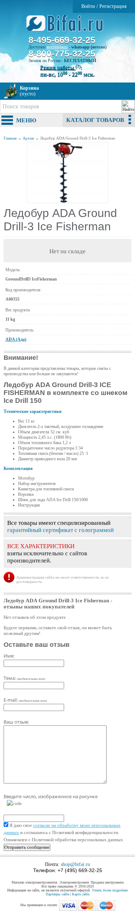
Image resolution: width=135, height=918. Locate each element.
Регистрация (112, 6)
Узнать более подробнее (110, 890)
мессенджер (57, 47)
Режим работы (60, 67)
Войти (88, 6)
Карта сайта (80, 894)
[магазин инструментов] (67, 27)
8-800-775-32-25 (61, 53)
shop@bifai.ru (75, 864)
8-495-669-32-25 (61, 40)
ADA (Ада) (15, 339)
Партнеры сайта (57, 894)
